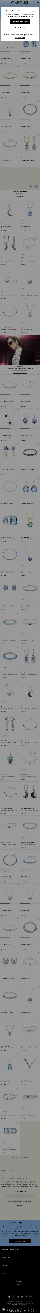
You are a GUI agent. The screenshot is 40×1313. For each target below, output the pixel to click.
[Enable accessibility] (3, 1309)
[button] (36, 8)
